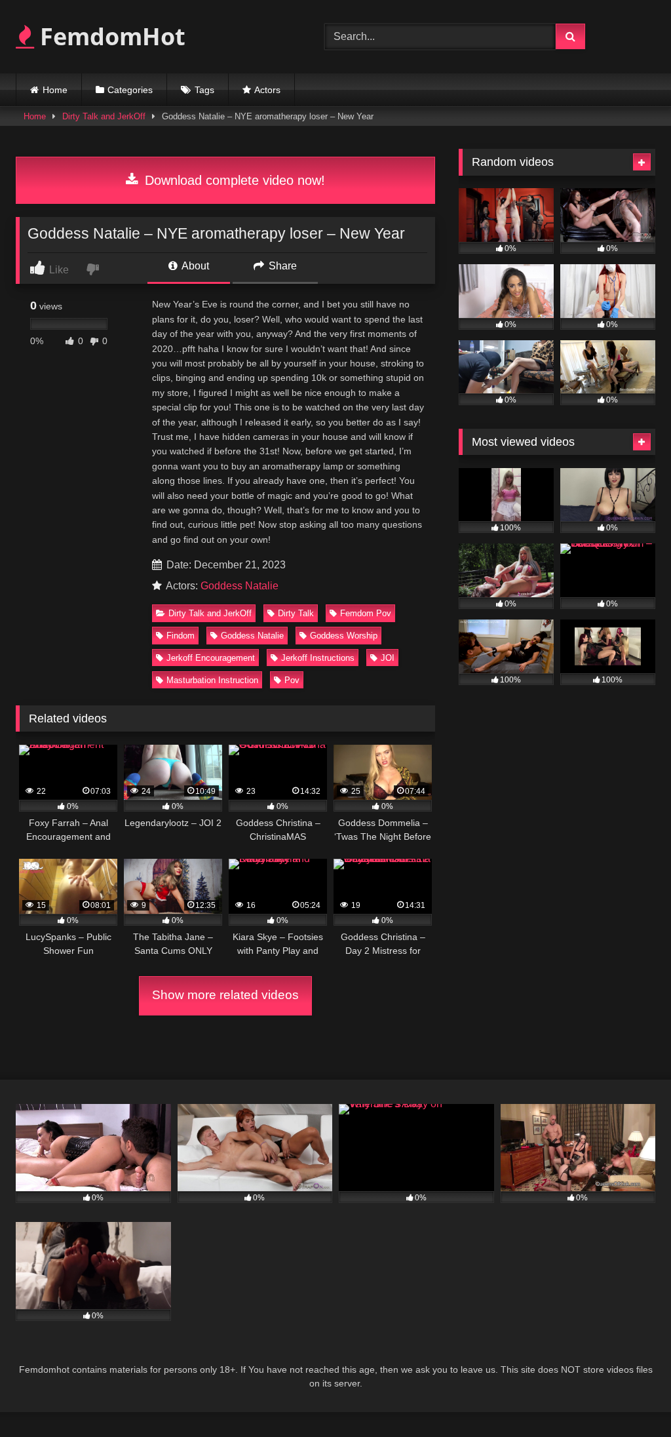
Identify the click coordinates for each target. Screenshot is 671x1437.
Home (55, 90)
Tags (204, 90)
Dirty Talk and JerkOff (103, 116)
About (194, 265)
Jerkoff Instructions (318, 658)
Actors (267, 90)
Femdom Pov (365, 613)
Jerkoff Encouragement (210, 658)
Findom (180, 635)
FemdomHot (109, 36)
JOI (387, 658)
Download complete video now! (233, 180)
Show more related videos (225, 995)
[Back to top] (630, 1398)
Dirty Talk (296, 613)
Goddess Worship (343, 635)
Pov (291, 680)
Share (281, 265)
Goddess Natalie (239, 585)
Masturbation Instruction (212, 680)
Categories (130, 90)
